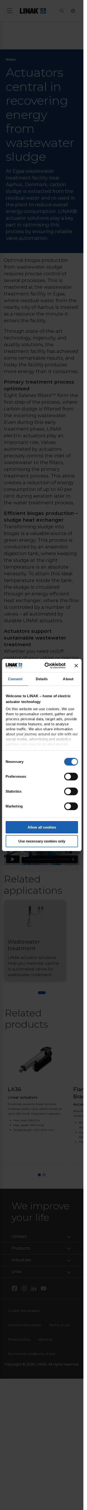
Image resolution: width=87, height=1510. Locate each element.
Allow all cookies (42, 827)
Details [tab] (42, 679)
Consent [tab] (15, 679)
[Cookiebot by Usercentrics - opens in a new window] (47, 666)
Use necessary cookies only (41, 841)
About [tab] (68, 679)
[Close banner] (76, 665)
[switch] (71, 776)
